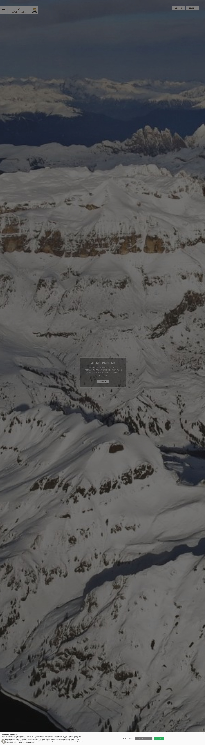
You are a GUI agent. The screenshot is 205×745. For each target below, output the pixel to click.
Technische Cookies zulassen (143, 738)
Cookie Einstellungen (128, 738)
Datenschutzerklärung (28, 742)
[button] (4, 741)
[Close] (5, 739)
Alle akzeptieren (159, 738)
